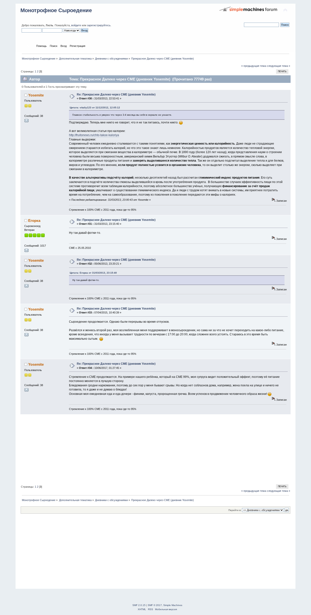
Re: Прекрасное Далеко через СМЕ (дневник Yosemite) (116, 94)
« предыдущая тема (253, 65)
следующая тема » (278, 65)
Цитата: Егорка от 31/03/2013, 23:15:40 (93, 272)
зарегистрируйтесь (99, 25)
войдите (76, 25)
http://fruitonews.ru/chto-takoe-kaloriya (94, 135)
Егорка (34, 220)
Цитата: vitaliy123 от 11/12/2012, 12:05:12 (95, 107)
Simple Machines (172, 605)
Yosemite (36, 95)
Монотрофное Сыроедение (56, 10)
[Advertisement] (155, 449)
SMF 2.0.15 (139, 605)
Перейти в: (234, 510)
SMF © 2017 (155, 605)
